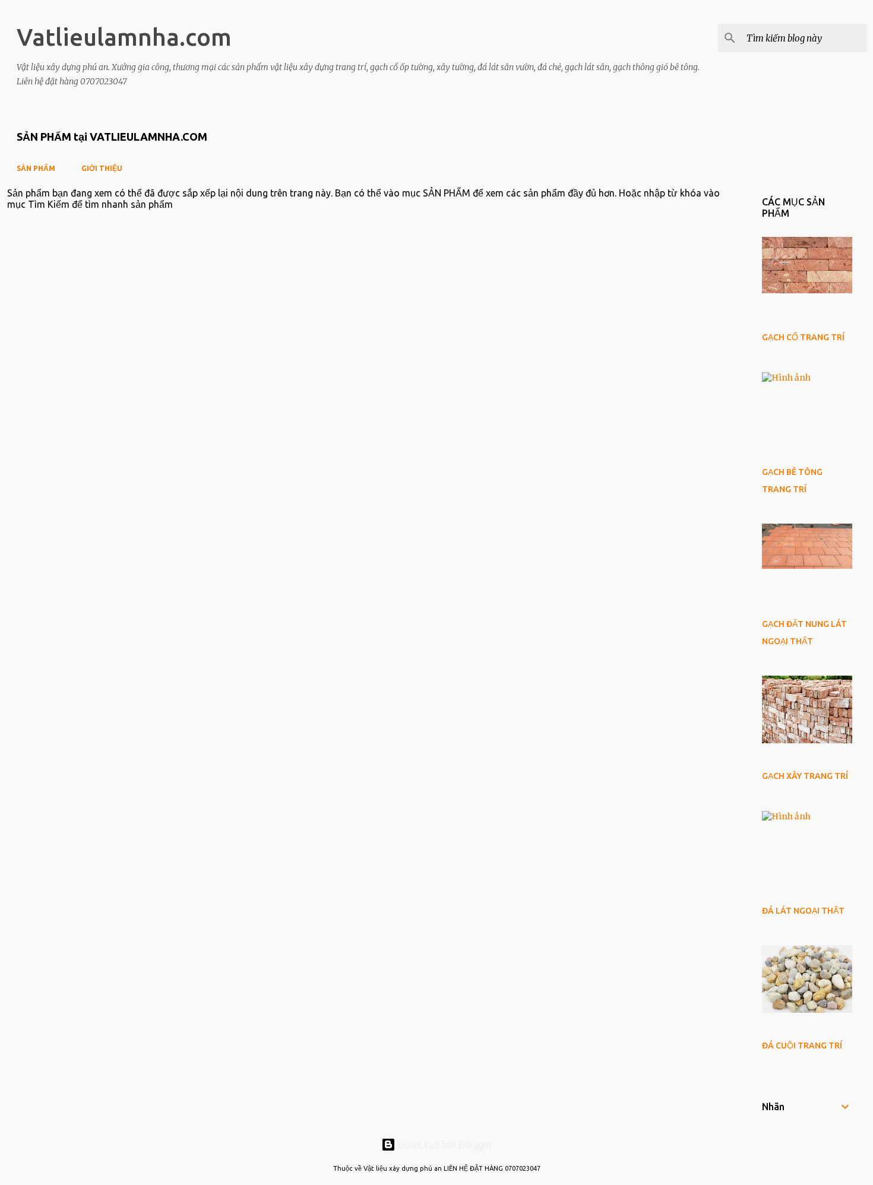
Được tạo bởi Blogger (444, 1144)
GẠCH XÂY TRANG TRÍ (805, 776)
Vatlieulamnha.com (124, 37)
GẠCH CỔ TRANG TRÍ (803, 337)
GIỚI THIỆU (101, 168)
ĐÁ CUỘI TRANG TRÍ (802, 1045)
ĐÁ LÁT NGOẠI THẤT (803, 910)
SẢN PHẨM (36, 168)
